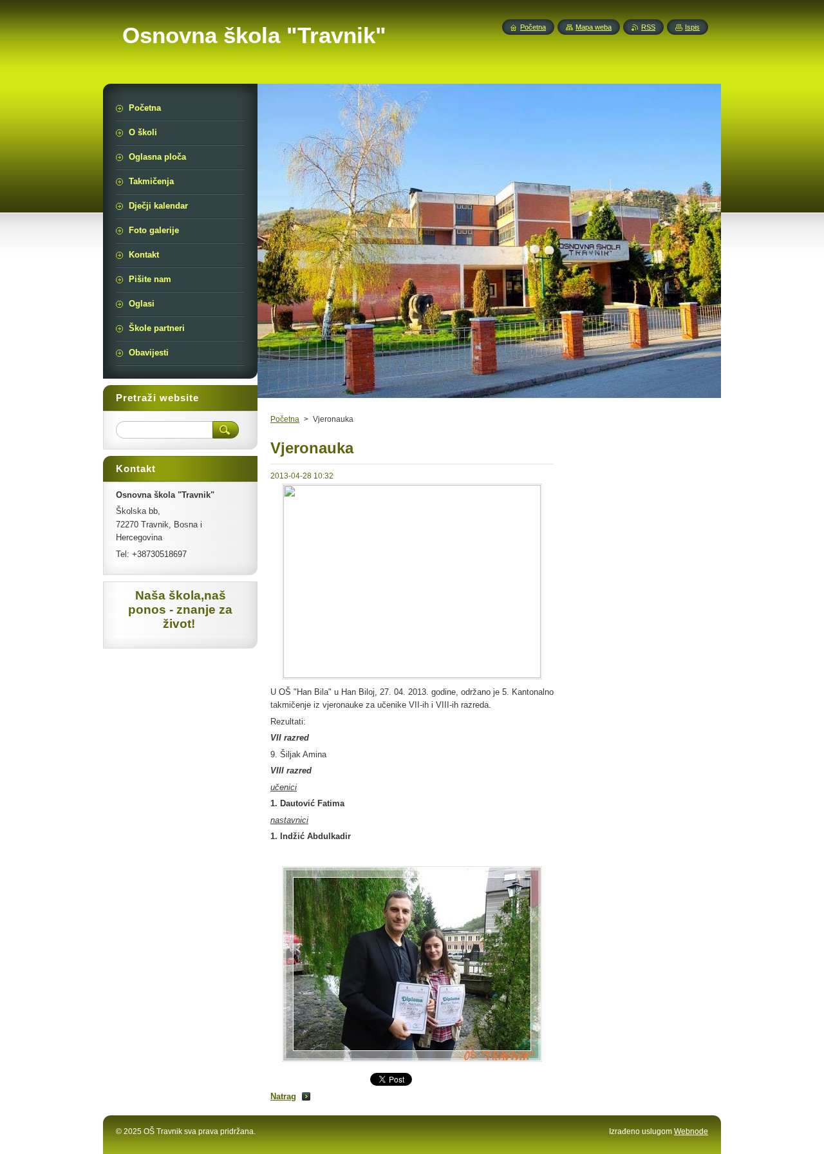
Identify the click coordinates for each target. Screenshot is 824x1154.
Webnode (691, 1131)
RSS (648, 27)
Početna (284, 419)
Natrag (283, 1096)
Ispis (692, 27)
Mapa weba (594, 27)
